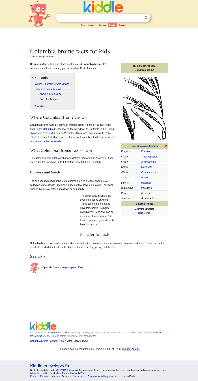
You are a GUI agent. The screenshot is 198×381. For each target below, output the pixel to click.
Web (83, 25)
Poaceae (146, 182)
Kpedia (112, 25)
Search (146, 17)
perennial (52, 158)
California (94, 129)
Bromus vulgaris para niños (68, 267)
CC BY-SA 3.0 (63, 370)
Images (91, 25)
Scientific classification (144, 146)
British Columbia (44, 129)
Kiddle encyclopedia (59, 332)
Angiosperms (148, 161)
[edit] (165, 145)
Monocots (146, 167)
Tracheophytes (149, 156)
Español (122, 25)
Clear (139, 17)
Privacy (65, 376)
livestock (35, 247)
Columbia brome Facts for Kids (47, 341)
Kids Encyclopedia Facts (42, 56)
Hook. (141, 212)
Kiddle (33, 376)
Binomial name (144, 203)
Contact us (78, 376)
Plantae (145, 151)
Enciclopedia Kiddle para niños (103, 376)
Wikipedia (35, 373)
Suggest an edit (130, 348)
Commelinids (148, 172)
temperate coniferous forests (45, 141)
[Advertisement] (99, 37)
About (55, 376)
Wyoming (69, 133)
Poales (145, 177)
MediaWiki (79, 373)
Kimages (102, 25)
